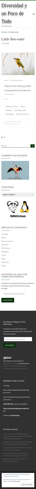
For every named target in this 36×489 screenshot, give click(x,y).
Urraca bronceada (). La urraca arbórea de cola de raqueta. (17, 449)
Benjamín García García (14, 121)
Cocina (3, 255)
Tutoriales (4, 234)
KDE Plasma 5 (5, 248)
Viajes (3, 259)
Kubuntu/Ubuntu (7, 241)
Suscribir (7, 300)
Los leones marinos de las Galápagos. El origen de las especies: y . (17, 436)
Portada (4, 32)
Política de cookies (16, 481)
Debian (3, 238)
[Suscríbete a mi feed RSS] (4, 137)
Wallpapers (5, 252)
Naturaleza (5, 262)
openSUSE (5, 245)
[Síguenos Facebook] (2, 137)
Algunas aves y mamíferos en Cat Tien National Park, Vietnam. (15, 460)
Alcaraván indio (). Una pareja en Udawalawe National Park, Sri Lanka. (17, 443)
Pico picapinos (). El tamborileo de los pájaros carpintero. (15, 454)
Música (3, 266)
